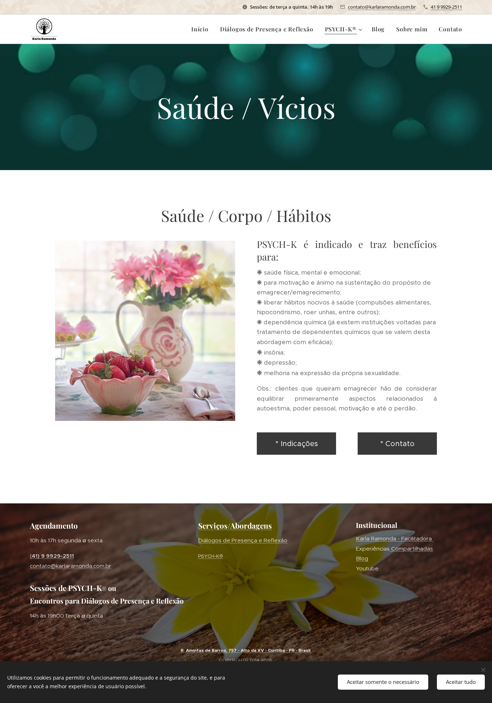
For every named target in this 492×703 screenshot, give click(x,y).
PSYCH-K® (210, 556)
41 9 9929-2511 (446, 7)
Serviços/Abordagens (235, 525)
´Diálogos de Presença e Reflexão (242, 540)
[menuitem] (201, 29)
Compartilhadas (411, 548)
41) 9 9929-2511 (53, 555)
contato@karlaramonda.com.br (382, 7)
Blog (362, 558)
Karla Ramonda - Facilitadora (394, 538)
